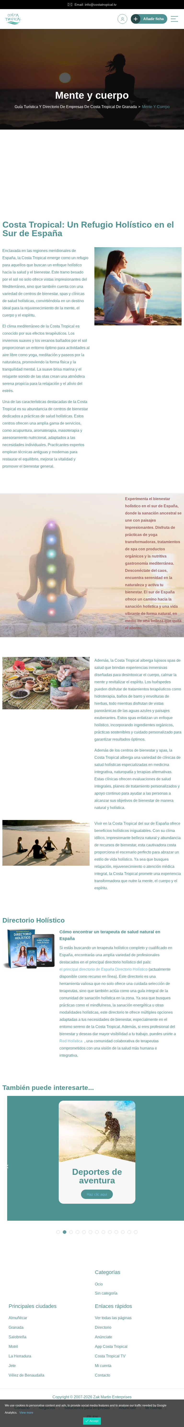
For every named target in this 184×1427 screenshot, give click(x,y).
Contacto (102, 1375)
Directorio (103, 1327)
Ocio (99, 1284)
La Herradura (20, 1356)
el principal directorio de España (86, 969)
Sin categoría (106, 1293)
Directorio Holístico (131, 969)
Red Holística (70, 1041)
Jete (12, 1366)
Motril (13, 1347)
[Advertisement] (92, 165)
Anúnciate (103, 1337)
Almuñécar (18, 1318)
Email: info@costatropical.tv (95, 4)
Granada (16, 1327)
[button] (7, 1166)
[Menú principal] (174, 19)
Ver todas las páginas (113, 1318)
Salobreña (17, 1337)
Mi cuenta (103, 1366)
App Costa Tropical (111, 1347)
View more (26, 1412)
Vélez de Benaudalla (26, 1375)
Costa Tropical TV (110, 1356)
